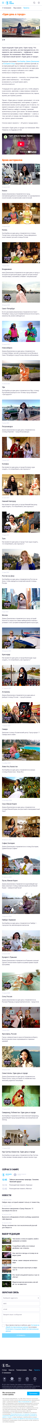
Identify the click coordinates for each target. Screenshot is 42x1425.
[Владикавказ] (21, 252)
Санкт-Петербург (8, 308)
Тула (3, 538)
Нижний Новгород (9, 501)
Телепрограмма (21, 1370)
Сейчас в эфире (10, 1169)
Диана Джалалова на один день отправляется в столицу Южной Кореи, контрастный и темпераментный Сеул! (21, 809)
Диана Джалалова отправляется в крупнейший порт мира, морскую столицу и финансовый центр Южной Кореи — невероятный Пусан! (20, 886)
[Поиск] (34, 2)
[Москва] (21, 598)
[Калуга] (21, 174)
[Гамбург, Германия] (21, 903)
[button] (4, 28)
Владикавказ (7, 269)
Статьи (4, 1370)
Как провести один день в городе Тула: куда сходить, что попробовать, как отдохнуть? (20, 543)
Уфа (3, 387)
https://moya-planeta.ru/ (24, 1401)
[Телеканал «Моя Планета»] (10, 2)
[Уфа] (21, 370)
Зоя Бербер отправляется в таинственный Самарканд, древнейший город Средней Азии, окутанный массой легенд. (20, 1118)
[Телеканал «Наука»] (4, 1379)
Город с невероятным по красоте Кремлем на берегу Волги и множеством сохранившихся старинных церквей (20, 1039)
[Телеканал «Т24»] (34, 1379)
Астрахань (6, 692)
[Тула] (21, 522)
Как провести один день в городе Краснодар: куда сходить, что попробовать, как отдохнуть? (19, 659)
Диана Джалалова (32, 61)
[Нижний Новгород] (21, 484)
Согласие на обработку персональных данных (25, 1418)
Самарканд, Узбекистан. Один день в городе (19, 1112)
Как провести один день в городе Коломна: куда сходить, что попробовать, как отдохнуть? (18, 468)
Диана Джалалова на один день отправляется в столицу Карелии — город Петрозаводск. (18, 431)
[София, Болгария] (21, 826)
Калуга (4, 191)
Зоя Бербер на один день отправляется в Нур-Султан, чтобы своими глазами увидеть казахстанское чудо (20, 1156)
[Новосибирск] (21, 331)
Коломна (5, 464)
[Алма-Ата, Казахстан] (21, 750)
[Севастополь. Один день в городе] (21, 1056)
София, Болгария (8, 843)
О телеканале (6, 8)
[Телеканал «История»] (27, 1379)
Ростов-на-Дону (8, 576)
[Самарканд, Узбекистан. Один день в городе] (21, 1095)
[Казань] (21, 213)
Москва (5, 615)
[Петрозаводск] (21, 410)
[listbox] (21, 1298)
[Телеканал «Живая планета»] (12, 1379)
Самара (5, 729)
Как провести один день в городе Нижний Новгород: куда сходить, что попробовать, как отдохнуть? (19, 505)
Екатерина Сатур (9, 64)
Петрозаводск (7, 426)
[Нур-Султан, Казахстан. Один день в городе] (21, 1135)
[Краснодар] (21, 638)
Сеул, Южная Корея (9, 804)
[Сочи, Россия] (21, 980)
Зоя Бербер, (21, 61)
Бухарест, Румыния (9, 957)
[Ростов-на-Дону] (21, 559)
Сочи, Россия (7, 996)
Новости (6, 1195)
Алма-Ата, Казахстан (10, 766)
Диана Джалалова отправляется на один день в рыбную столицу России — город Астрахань (18, 696)
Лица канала (17, 8)
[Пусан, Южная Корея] (21, 864)
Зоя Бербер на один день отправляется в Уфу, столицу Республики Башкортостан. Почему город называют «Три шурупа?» (20, 392)
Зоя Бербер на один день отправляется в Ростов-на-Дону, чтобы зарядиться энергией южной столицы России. (20, 581)
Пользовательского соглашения (20, 1414)
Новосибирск (7, 348)
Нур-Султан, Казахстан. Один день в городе (18, 1152)
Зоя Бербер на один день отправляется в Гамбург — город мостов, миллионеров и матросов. (19, 924)
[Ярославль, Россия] (21, 1017)
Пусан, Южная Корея (10, 880)
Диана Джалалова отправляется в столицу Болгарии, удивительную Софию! (20, 847)
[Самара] (21, 712)
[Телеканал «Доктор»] (19, 1379)
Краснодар (6, 654)
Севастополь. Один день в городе (15, 1073)
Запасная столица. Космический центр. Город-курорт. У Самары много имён (20, 733)
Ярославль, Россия (9, 1034)
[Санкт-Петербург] (21, 292)
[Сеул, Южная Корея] (21, 787)
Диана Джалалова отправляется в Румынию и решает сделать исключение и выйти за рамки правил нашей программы (20, 962)
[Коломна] (21, 447)
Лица (30, 1370)
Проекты (26, 8)
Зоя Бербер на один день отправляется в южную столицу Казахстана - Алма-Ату (18, 771)
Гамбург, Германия (9, 920)
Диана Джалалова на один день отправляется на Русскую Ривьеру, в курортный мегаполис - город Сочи (20, 1001)
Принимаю (33, 1393)
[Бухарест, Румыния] (21, 940)
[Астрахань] (21, 675)
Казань (4, 230)
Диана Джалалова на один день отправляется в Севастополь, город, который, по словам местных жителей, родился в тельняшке (18, 1078)
